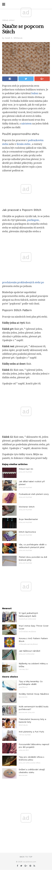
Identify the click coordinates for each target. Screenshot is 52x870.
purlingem (33, 220)
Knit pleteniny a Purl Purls (31, 731)
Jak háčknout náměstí (29, 651)
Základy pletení (8, 20)
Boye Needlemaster (28, 519)
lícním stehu (23, 144)
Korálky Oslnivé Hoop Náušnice (34, 694)
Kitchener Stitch (27, 507)
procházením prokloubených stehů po (23, 282)
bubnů (34, 93)
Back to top (26, 857)
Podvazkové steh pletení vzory (34, 494)
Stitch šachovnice (27, 532)
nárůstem (26, 123)
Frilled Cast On (26, 469)
